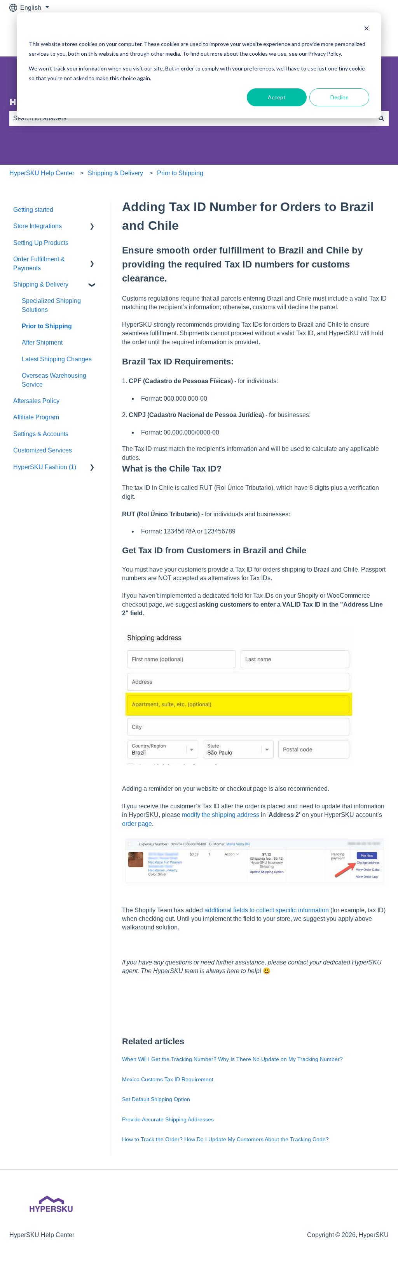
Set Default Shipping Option (156, 1099)
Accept (277, 97)
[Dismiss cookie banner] (366, 29)
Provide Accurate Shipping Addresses (168, 1119)
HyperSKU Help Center (41, 173)
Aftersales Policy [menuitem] (36, 401)
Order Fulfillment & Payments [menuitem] (39, 263)
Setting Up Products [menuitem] (40, 242)
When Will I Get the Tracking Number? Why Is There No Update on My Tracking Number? (232, 1059)
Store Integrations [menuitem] (37, 226)
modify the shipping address (220, 814)
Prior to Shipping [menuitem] (47, 326)
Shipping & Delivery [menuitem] (40, 284)
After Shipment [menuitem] (42, 342)
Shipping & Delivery (115, 173)
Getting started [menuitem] (33, 209)
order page (137, 823)
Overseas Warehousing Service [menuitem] (54, 379)
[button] (92, 227)
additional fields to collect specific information (266, 910)
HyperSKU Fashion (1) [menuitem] (44, 467)
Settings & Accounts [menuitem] (40, 434)
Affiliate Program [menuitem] (36, 417)
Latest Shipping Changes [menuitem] (57, 359)
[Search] (381, 118)
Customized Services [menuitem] (42, 450)
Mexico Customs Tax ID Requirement (167, 1079)
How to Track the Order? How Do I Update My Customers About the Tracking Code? (225, 1139)
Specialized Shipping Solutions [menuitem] (51, 305)
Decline (339, 97)
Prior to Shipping (180, 173)
